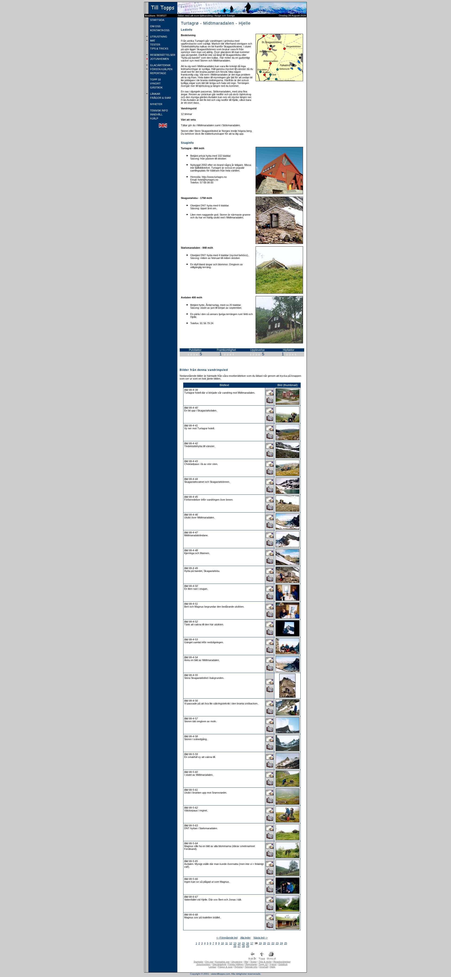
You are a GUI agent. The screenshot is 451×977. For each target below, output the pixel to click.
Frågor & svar (225, 967)
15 (243, 943)
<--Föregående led (226, 937)
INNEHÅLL (156, 114)
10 (222, 943)
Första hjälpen (236, 964)
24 (281, 943)
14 (239, 943)
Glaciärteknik (219, 964)
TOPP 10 (155, 79)
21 (268, 943)
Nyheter (238, 967)
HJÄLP (153, 118)
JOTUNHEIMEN (159, 58)
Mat (246, 961)
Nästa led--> (260, 937)
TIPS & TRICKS (158, 48)
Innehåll (263, 967)
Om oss (209, 961)
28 (243, 946)
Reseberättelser (282, 961)
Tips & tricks (265, 961)
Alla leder (245, 937)
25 (285, 943)
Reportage (251, 964)
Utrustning (236, 961)
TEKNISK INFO (158, 110)
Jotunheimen (203, 964)
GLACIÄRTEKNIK (160, 65)
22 (273, 943)
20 (264, 943)
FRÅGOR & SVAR (160, 97)
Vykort (273, 964)
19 (260, 943)
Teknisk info (251, 967)
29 (247, 946)
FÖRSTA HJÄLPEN (160, 69)
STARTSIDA (156, 20)
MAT (152, 40)
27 (239, 946)
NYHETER (155, 104)
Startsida (198, 961)
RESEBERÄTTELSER (162, 54)
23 (277, 943)
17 (251, 943)
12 (230, 943)
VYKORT (155, 83)
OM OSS (154, 26)
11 (226, 943)
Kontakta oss (222, 961)
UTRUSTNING (158, 36)
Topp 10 (263, 964)
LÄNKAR (154, 93)
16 (247, 943)
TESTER (154, 44)
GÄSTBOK (156, 87)
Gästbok (283, 964)
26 (234, 946)
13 (234, 943)
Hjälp (272, 967)
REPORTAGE (157, 73)
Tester (253, 961)
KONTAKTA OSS (159, 30)
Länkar (212, 967)
